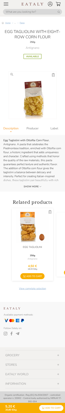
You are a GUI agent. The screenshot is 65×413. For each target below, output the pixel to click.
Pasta (22, 22)
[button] (50, 4)
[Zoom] (12, 74)
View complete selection (32, 288)
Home (7, 22)
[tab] (10, 128)
